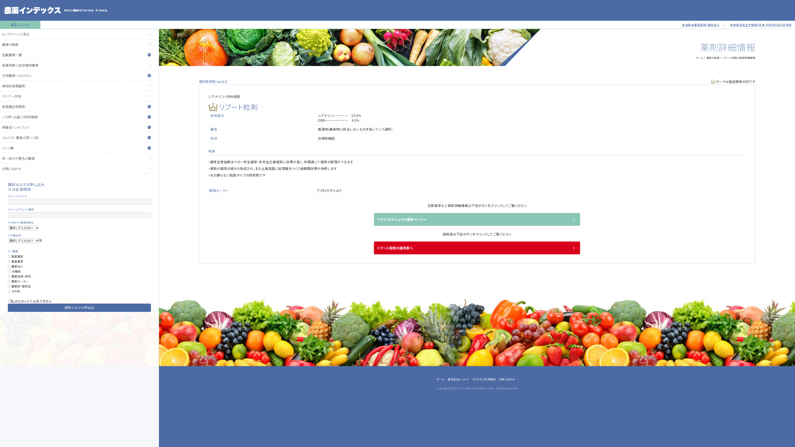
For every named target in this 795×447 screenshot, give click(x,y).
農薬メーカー (20, 281)
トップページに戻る (15, 34)
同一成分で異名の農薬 (18, 158)
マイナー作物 (11, 96)
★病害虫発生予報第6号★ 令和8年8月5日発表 (737, 25)
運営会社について (458, 379)
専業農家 (17, 256)
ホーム (699, 57)
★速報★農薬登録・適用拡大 (677, 25)
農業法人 (17, 266)
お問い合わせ (11, 168)
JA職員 (16, 271)
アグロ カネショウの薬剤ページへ (402, 219)
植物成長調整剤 (13, 85)
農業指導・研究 (21, 276)
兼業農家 (17, 261)
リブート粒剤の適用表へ (395, 247)
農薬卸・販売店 (21, 286)
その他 (15, 291)
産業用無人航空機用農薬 (20, 65)
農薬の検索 (10, 44)
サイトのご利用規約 (484, 379)
